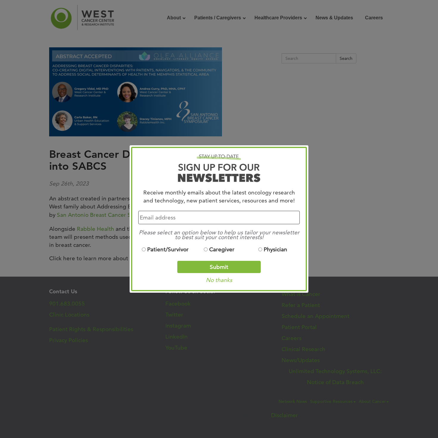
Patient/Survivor (168, 249)
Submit (219, 267)
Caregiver (221, 249)
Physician (275, 249)
